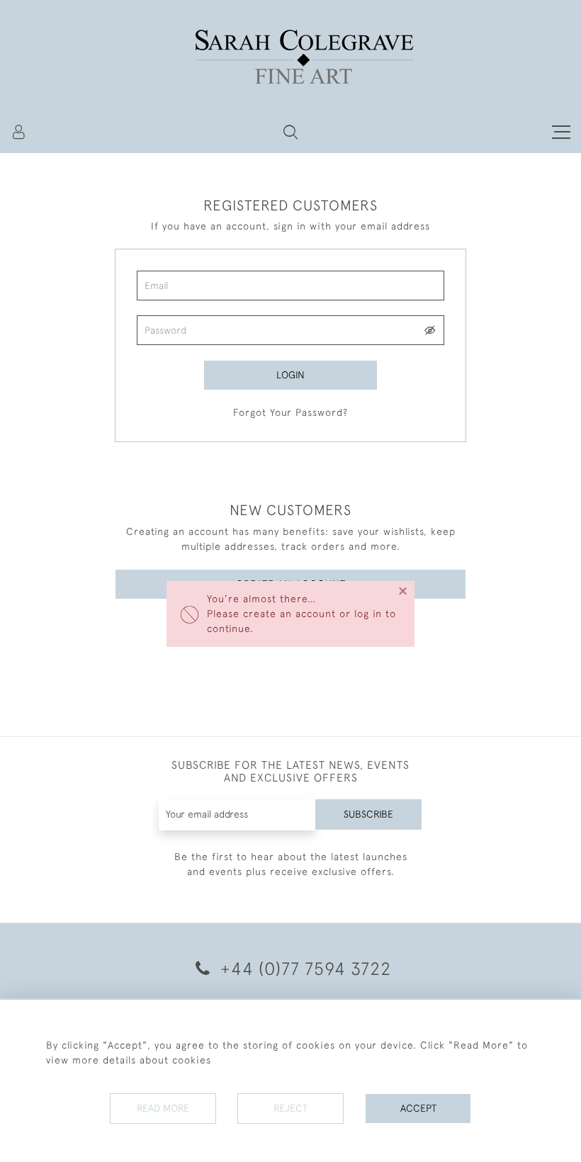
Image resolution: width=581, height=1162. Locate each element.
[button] (290, 131)
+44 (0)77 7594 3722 (303, 968)
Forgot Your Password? (290, 412)
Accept (418, 1108)
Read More (163, 1108)
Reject (290, 1108)
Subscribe (368, 814)
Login (290, 374)
